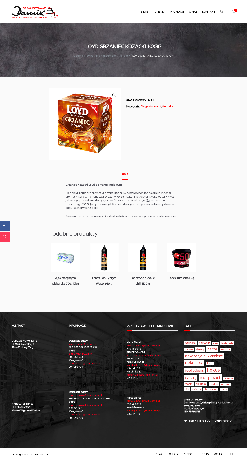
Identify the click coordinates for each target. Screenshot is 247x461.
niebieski (201, 383)
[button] (222, 11)
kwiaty (190, 378)
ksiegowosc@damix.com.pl (84, 363)
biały (215, 343)
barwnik (204, 343)
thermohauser (210, 389)
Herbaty (124, 55)
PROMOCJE (177, 11)
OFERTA (160, 11)
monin (189, 383)
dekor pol (194, 362)
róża (187, 389)
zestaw (224, 389)
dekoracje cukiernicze (204, 355)
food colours (194, 370)
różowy (196, 388)
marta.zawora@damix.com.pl (143, 345)
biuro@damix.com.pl (80, 353)
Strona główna (84, 55)
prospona (225, 384)
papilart (214, 384)
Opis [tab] (125, 174)
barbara (190, 343)
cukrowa (189, 349)
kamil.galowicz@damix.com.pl (144, 365)
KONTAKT (208, 11)
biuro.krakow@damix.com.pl (85, 395)
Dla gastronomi (106, 55)
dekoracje (225, 349)
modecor (228, 378)
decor (212, 348)
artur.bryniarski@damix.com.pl (144, 355)
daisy (200, 349)
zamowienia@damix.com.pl (84, 344)
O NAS (193, 11)
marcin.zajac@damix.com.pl (142, 374)
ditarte (210, 363)
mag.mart (210, 377)
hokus (213, 370)
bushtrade (227, 343)
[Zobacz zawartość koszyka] (233, 11)
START (145, 11)
